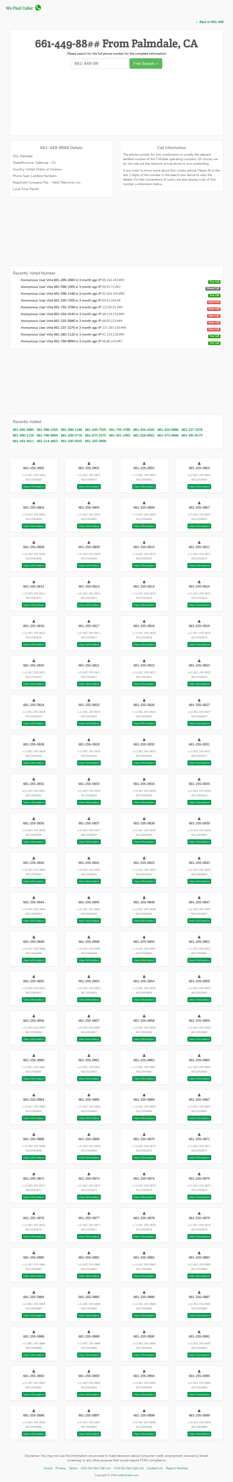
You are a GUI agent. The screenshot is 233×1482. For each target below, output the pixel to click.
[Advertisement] (116, 103)
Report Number (177, 1468)
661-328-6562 (143, 435)
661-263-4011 (23, 441)
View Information (33, 486)
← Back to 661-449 (209, 22)
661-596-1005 (47, 430)
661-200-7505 (95, 430)
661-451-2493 (119, 435)
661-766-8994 (47, 435)
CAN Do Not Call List (129, 1468)
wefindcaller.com (127, 1475)
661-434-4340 (143, 430)
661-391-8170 (192, 435)
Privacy (61, 1468)
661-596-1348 (71, 430)
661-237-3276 (192, 430)
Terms (73, 1468)
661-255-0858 (95, 441)
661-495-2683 (23, 430)
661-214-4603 (47, 441)
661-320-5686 (167, 430)
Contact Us (155, 1468)
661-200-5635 (71, 441)
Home (48, 1468)
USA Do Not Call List (96, 1468)
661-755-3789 (119, 430)
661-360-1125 (23, 435)
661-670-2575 (95, 435)
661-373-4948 (167, 435)
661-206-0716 (71, 435)
